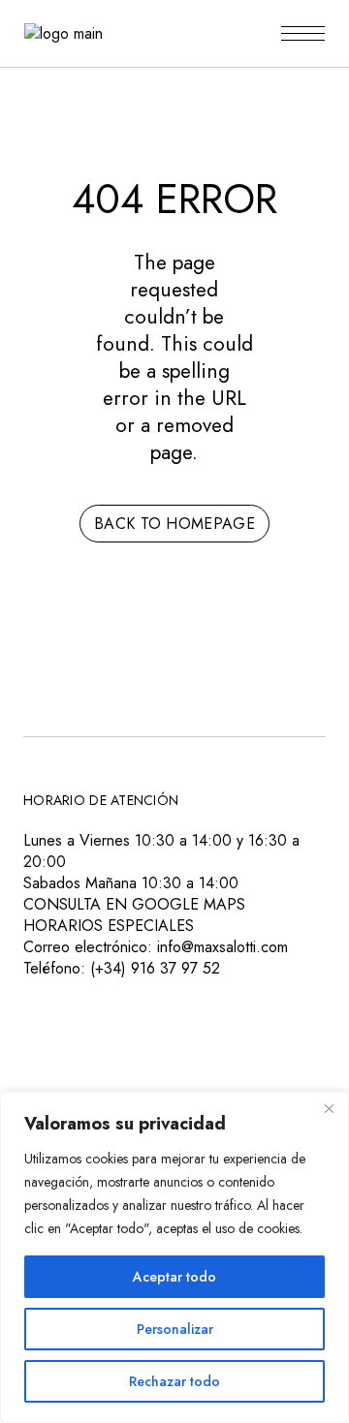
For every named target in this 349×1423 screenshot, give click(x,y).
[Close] (328, 1108)
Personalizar (175, 1329)
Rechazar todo (174, 1381)
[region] (174, 1257)
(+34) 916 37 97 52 (155, 968)
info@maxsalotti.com (222, 947)
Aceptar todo (174, 1276)
